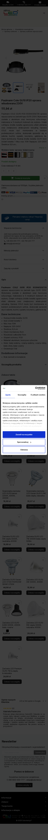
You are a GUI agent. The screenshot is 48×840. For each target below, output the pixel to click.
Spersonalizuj (22, 442)
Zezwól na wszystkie (24, 434)
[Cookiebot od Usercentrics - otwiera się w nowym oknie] (35, 388)
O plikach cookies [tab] (38, 395)
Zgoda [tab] (8, 395)
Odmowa (24, 450)
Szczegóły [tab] (22, 395)
